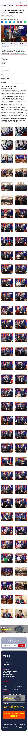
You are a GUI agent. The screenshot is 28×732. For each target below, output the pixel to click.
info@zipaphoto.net (21, 53)
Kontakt (16, 689)
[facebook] (2, 22)
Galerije (11, 5)
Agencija (5, 689)
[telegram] (14, 22)
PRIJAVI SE (21, 645)
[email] (18, 22)
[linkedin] (10, 22)
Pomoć (16, 684)
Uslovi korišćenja (18, 686)
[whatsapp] (25, 22)
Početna (4, 5)
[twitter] (6, 22)
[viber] (21, 22)
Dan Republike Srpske (21, 5)
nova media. (21, 726)
